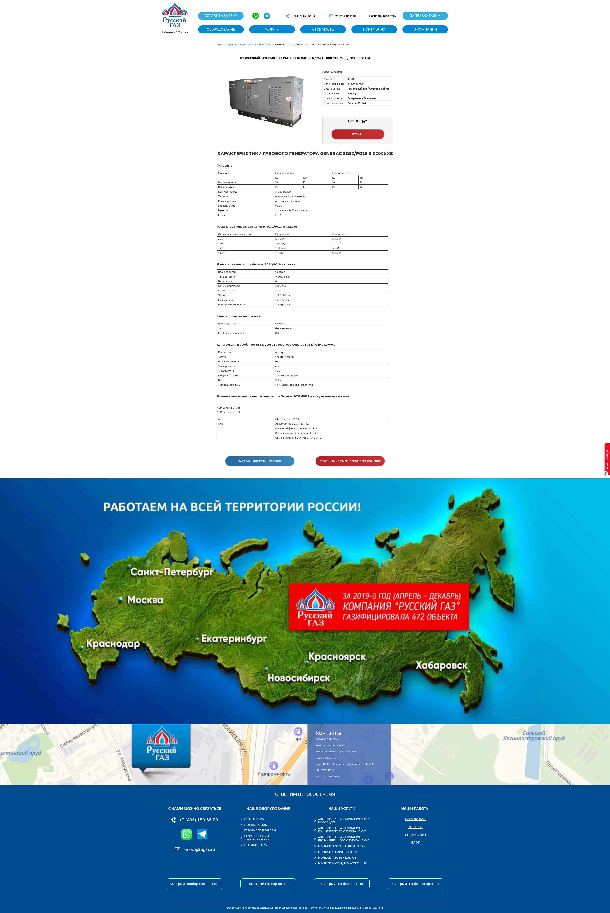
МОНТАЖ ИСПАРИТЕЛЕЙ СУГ (337, 851)
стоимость (323, 29)
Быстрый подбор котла (268, 884)
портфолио (374, 29)
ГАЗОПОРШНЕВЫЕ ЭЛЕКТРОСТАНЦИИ (257, 837)
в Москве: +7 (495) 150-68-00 (330, 745)
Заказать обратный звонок (259, 461)
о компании (425, 29)
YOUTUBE (415, 827)
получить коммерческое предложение (350, 461)
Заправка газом (425, 16)
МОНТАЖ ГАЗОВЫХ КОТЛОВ (337, 857)
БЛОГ (415, 842)
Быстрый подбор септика (342, 884)
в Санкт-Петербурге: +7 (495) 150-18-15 (335, 751)
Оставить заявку (221, 16)
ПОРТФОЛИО (415, 819)
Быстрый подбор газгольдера (194, 884)
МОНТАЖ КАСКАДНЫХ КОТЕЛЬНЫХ (342, 863)
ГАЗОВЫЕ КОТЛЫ (256, 824)
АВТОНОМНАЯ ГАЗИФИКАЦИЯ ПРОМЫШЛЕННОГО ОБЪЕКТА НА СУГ (343, 838)
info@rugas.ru (329, 758)
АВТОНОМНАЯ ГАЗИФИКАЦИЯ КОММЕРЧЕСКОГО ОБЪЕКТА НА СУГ (342, 829)
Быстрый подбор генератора (415, 884)
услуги (272, 29)
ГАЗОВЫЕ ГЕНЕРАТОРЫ (260, 830)
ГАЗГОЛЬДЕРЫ (254, 818)
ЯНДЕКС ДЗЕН (415, 834)
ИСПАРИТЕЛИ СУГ (256, 845)
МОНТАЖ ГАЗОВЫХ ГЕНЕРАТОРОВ (341, 846)
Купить (357, 134)
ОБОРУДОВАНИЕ (221, 29)
